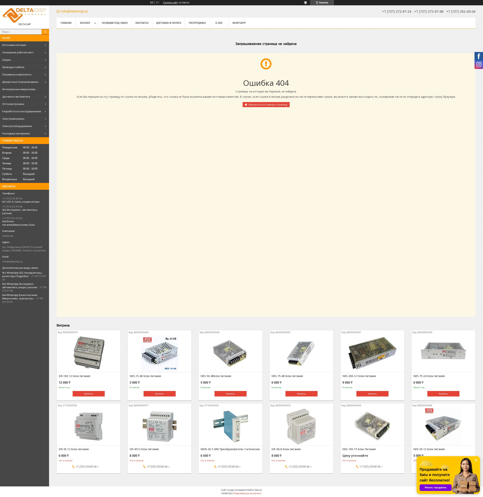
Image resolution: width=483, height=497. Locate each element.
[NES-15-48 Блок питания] (159, 353)
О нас (219, 22)
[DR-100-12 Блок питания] (88, 353)
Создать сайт (170, 2)
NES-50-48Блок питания (216, 376)
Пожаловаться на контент (247, 493)
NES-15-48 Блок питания (145, 376)
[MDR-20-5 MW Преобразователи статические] (230, 426)
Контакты (141, 22)
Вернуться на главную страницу (268, 104)
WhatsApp (239, 22)
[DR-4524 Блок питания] (301, 426)
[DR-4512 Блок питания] (159, 426)
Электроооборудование (17, 126)
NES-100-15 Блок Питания (359, 449)
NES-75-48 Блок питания (287, 376)
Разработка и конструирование (21, 111)
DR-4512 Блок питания (144, 449)
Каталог (85, 22)
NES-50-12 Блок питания (429, 449)
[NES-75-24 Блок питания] (443, 353)
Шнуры (6, 59)
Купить (88, 393)
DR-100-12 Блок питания (74, 376)
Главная (66, 22)
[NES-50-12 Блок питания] (443, 426)
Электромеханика (13, 118)
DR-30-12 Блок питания (74, 449)
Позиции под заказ (115, 22)
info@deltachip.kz (12, 261)
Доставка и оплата (168, 22)
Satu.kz (258, 490)
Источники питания (14, 45)
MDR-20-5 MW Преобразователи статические (230, 449)
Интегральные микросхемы (19, 89)
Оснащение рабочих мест (18, 52)
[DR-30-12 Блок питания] (88, 426)
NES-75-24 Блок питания (429, 376)
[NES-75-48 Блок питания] (301, 353)
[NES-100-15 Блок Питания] (372, 426)
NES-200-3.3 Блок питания (359, 376)
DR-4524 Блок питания (286, 449)
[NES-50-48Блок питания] (230, 353)
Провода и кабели (13, 67)
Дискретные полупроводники (20, 82)
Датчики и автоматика (16, 96)
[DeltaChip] (24, 15)
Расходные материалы (16, 133)
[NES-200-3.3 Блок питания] (372, 353)
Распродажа (197, 22)
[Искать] (45, 32)
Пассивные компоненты (17, 74)
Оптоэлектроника (13, 104)
